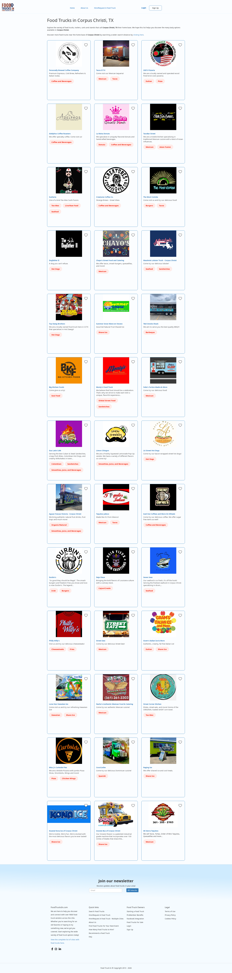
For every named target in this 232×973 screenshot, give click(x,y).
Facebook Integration (135, 918)
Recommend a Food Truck (99, 933)
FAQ (90, 937)
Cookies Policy (170, 918)
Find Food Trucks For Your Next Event (104, 926)
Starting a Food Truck (135, 911)
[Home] (9, 7)
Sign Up (155, 8)
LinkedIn (60, 949)
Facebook (52, 949)
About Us (84, 8)
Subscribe (133, 890)
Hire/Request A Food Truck (105, 8)
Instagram (56, 949)
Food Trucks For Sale (135, 922)
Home (72, 8)
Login (143, 8)
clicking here (138, 35)
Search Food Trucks (96, 911)
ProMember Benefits (135, 915)
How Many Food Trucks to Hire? (101, 929)
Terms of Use (170, 911)
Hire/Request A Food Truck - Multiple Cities (106, 918)
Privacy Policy (170, 915)
